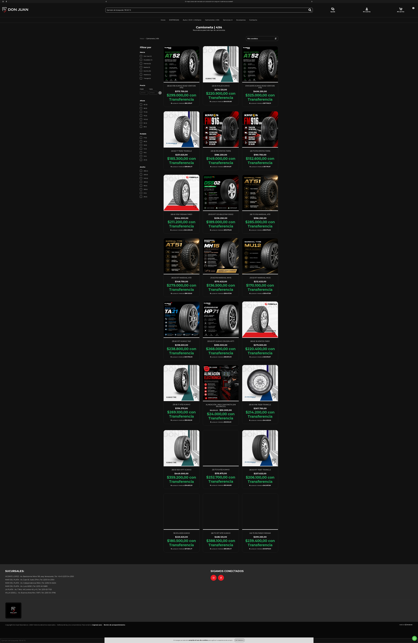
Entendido (239, 640)
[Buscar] (310, 10)
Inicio (163, 20)
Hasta (151, 89)
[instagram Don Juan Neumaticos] (3, 2)
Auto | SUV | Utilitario (192, 20)
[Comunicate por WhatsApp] (414, 638)
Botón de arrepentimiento (114, 625)
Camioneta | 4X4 (212, 20)
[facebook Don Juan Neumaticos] (6, 2)
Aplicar (160, 92)
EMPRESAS (174, 20)
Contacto (253, 20)
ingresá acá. (97, 625)
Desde (142, 89)
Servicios (227, 20)
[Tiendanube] (406, 625)
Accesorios (241, 20)
